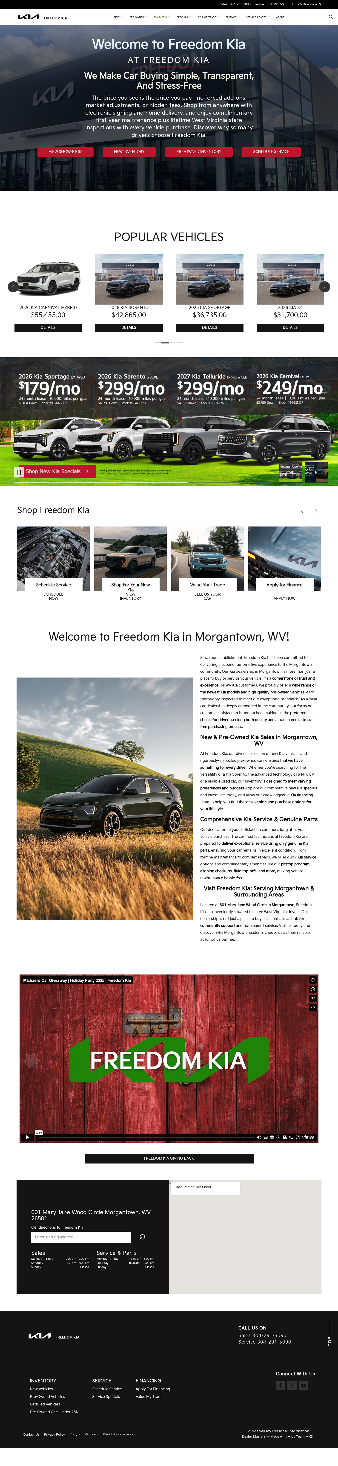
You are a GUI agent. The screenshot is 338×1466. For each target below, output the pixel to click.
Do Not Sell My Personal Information (277, 1431)
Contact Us (31, 1434)
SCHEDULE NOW (285, 597)
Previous (292, 472)
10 (323, 420)
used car (228, 781)
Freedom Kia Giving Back (169, 1158)
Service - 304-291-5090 (270, 4)
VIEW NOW (207, 599)
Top (329, 1340)
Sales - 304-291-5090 (235, 4)
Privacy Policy (54, 1434)
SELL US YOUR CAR (53, 597)
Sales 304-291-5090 (262, 1335)
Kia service (307, 857)
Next (316, 472)
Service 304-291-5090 (264, 1342)
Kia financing (301, 795)
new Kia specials (303, 788)
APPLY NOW (131, 599)
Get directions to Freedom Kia (57, 1227)
